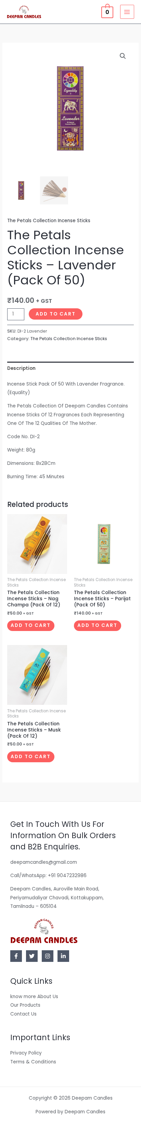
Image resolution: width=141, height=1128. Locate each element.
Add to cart (56, 314)
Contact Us (23, 1014)
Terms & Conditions (33, 1062)
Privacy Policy (26, 1053)
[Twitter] (32, 956)
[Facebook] (16, 956)
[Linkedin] (63, 956)
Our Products (25, 1005)
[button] (123, 56)
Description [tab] (21, 368)
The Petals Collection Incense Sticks (48, 220)
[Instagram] (47, 956)
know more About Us (34, 996)
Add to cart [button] (31, 625)
